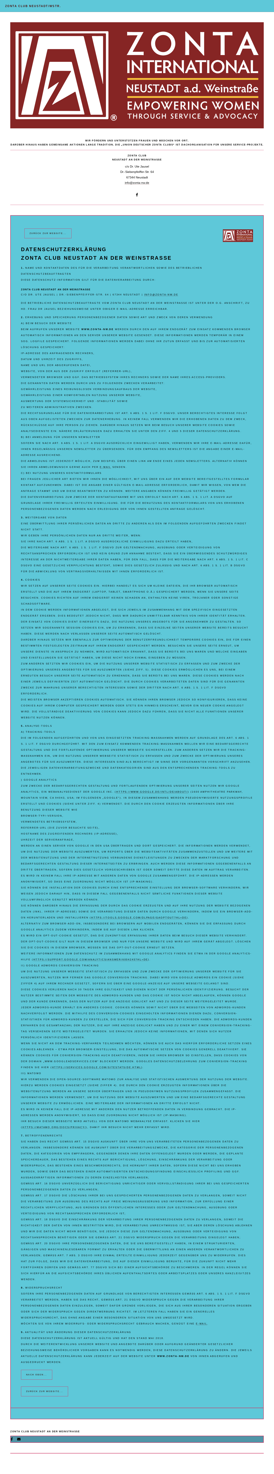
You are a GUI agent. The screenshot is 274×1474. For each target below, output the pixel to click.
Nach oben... (36, 1374)
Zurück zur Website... (48, 233)
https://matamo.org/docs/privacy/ (54, 1127)
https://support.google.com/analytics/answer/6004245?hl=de (90, 959)
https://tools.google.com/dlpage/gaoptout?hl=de (139, 917)
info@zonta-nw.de (137, 182)
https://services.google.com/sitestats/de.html (96, 1067)
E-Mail (105, 467)
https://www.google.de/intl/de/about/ (152, 791)
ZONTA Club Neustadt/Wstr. (33, 6)
